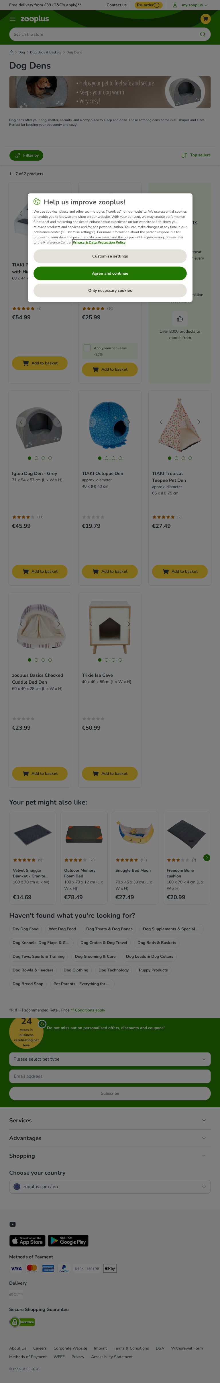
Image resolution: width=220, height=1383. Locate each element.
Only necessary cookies (110, 290)
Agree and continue (110, 273)
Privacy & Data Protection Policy (99, 242)
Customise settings (110, 256)
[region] (110, 247)
